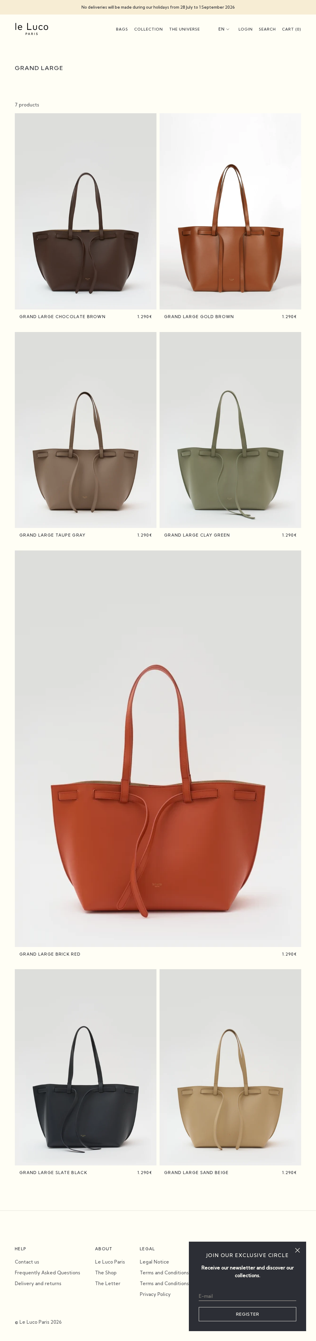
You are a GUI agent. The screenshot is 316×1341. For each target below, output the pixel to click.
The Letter (107, 1283)
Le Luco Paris (110, 1262)
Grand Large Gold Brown (199, 316)
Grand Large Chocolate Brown (62, 316)
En (221, 29)
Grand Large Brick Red (50, 954)
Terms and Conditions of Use (172, 1283)
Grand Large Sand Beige (196, 1172)
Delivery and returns (38, 1283)
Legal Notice (154, 1262)
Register (247, 1314)
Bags (122, 29)
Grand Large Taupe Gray (52, 535)
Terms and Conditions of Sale (173, 1273)
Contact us (27, 1262)
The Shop (106, 1273)
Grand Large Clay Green (197, 535)
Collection (148, 29)
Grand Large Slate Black (53, 1172)
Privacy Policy (155, 1294)
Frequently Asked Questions (47, 1273)
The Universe (184, 29)
